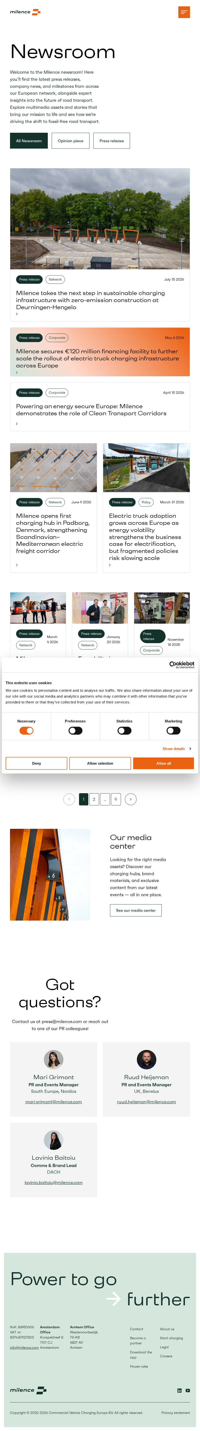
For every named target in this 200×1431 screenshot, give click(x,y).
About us (167, 1329)
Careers (166, 1356)
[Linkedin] (179, 1390)
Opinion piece (70, 140)
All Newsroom (29, 140)
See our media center (136, 910)
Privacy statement (175, 1413)
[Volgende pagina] (131, 799)
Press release (112, 140)
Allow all (163, 763)
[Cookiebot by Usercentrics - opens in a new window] (173, 665)
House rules (139, 1366)
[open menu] (184, 12)
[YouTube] (188, 1390)
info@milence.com (24, 1347)
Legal (164, 1347)
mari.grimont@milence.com (53, 1102)
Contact (136, 1329)
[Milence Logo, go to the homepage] (25, 12)
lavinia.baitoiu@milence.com (54, 1182)
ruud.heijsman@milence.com (146, 1102)
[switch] (75, 730)
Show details (174, 748)
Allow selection (100, 763)
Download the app (141, 1355)
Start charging (171, 1338)
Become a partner (138, 1340)
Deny (36, 763)
